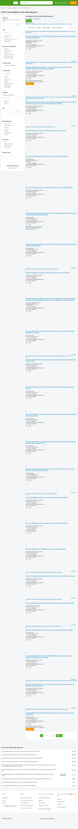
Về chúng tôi (5, 797)
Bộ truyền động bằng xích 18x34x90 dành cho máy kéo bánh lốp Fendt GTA (47, 156)
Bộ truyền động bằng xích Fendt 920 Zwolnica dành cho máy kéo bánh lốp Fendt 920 (50, 603)
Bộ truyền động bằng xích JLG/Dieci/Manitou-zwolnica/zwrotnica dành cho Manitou (49, 630)
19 (52, 735)
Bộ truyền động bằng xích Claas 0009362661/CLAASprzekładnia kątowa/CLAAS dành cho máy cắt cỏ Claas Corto (28, 775)
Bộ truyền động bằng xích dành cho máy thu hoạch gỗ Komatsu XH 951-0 (46, 523)
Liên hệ (3, 802)
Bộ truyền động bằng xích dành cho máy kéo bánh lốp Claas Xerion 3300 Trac (48, 272)
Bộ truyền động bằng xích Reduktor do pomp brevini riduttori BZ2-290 (45, 549)
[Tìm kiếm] (22, 3)
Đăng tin (30, 83)
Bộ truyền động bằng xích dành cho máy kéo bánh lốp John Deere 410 (46, 130)
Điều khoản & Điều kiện (26, 797)
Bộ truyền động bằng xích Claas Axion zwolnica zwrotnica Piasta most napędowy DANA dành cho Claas (27, 778)
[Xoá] (22, 22)
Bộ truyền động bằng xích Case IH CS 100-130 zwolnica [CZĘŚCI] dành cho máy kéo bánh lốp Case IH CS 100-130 (29, 770)
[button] (27, 48)
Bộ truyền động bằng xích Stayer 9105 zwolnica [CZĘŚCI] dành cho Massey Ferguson (50, 576)
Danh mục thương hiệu (25, 808)
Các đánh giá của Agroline (26, 805)
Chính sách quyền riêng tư (26, 800)
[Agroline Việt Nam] (6, 2)
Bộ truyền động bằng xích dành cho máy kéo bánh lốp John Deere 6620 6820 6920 (49, 187)
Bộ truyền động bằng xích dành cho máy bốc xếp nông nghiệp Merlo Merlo (47, 497)
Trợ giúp (4, 800)
